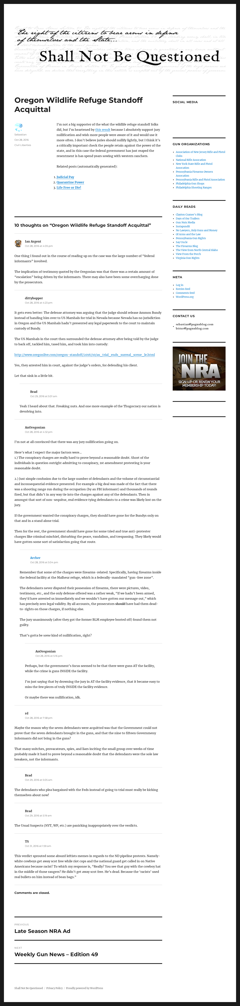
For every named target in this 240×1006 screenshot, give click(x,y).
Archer (35, 558)
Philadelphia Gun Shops (190, 183)
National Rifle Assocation (191, 160)
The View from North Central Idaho (197, 250)
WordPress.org (185, 297)
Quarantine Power (70, 182)
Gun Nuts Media (185, 222)
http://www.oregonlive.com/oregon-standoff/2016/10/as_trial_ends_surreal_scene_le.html (84, 355)
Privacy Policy (54, 988)
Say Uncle (182, 242)
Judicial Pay (65, 177)
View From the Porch (188, 254)
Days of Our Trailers (188, 218)
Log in (179, 285)
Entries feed (183, 289)
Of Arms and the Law (188, 234)
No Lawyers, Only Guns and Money (196, 230)
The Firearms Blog (187, 246)
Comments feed (185, 293)
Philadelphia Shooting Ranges (194, 187)
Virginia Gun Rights (188, 258)
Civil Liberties (22, 145)
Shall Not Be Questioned (28, 988)
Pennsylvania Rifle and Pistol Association (200, 179)
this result (102, 130)
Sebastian (20, 134)
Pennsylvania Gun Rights (191, 238)
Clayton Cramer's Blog (189, 214)
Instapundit (183, 226)
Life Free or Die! (69, 187)
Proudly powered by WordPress (84, 988)
